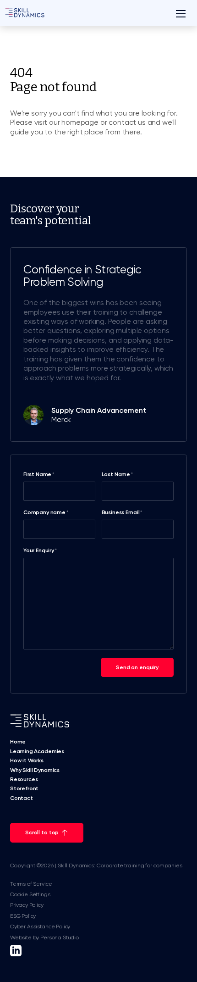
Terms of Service (31, 884)
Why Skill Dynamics (35, 770)
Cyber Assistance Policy (40, 926)
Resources (24, 779)
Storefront (24, 788)
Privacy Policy (27, 905)
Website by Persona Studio (44, 937)
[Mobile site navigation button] (180, 13)
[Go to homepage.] (24, 13)
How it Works (27, 760)
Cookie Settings (30, 894)
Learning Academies (37, 751)
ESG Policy (23, 916)
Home (18, 741)
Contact (21, 798)
